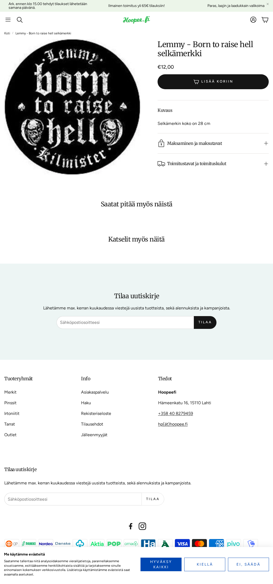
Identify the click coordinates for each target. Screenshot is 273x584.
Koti (7, 33)
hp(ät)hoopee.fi (173, 424)
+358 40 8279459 (175, 413)
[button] (8, 19)
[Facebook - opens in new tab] (130, 526)
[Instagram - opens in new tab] (142, 526)
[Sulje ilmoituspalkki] (268, 4)
